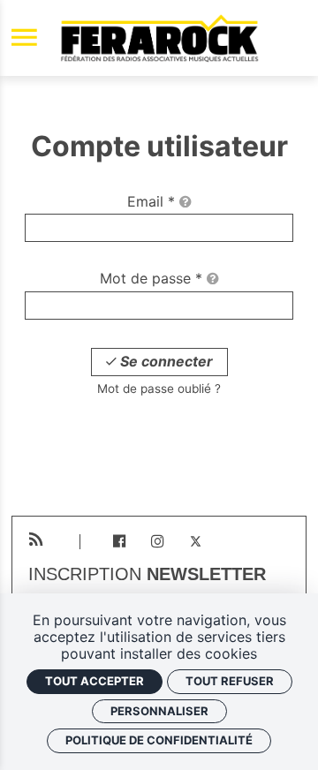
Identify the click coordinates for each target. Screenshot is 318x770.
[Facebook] (118, 541)
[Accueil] (159, 38)
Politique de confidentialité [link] (159, 740)
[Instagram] (157, 541)
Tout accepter (94, 681)
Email (151, 201)
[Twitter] (195, 541)
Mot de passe (151, 278)
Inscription (147, 575)
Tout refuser (230, 681)
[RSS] (35, 539)
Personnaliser (159, 711)
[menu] (24, 38)
